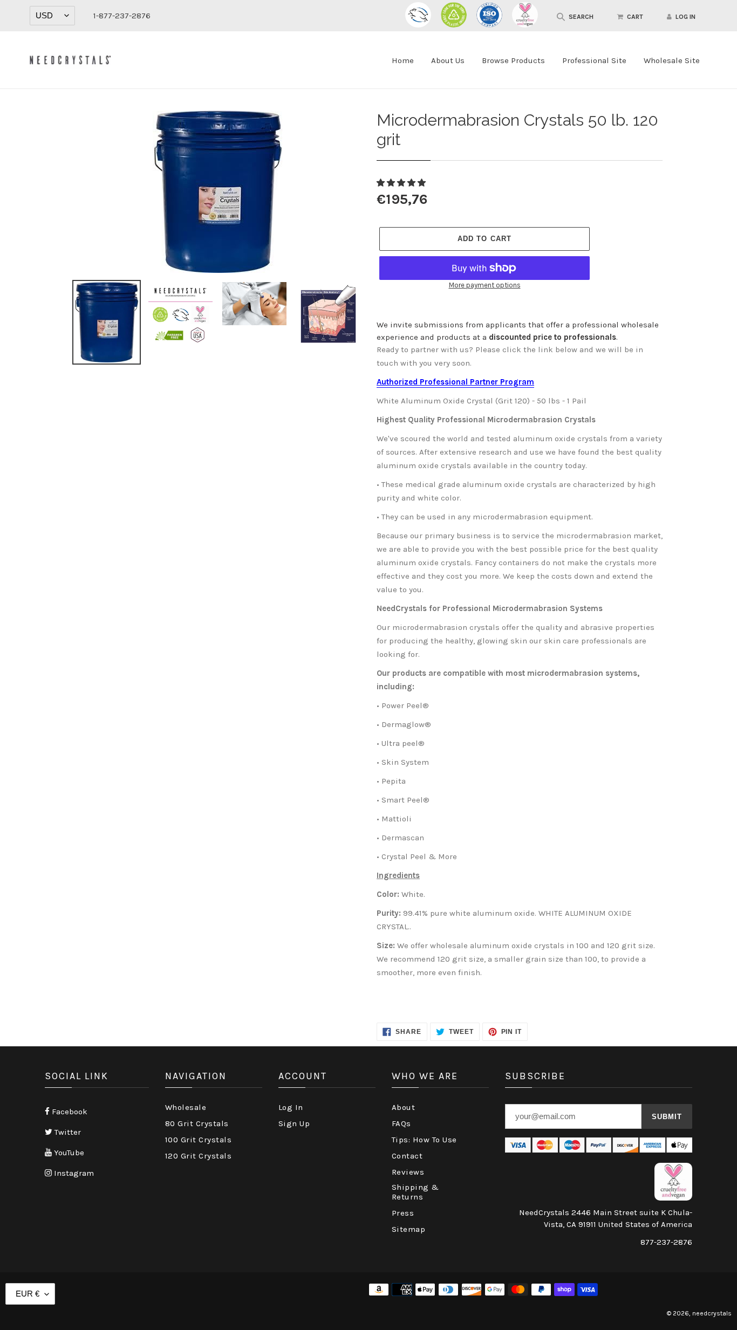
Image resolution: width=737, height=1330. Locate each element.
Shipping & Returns (415, 1192)
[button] (402, 183)
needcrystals (712, 1313)
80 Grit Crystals (197, 1123)
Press (403, 1213)
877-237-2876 (666, 1242)
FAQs (401, 1123)
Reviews (408, 1172)
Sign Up (294, 1123)
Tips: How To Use (424, 1139)
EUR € (27, 1293)
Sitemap (409, 1229)
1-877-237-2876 (122, 15)
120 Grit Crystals (198, 1156)
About (403, 1107)
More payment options (485, 285)
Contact (407, 1156)
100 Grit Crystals (198, 1139)
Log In (290, 1107)
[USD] (52, 15)
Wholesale (186, 1107)
